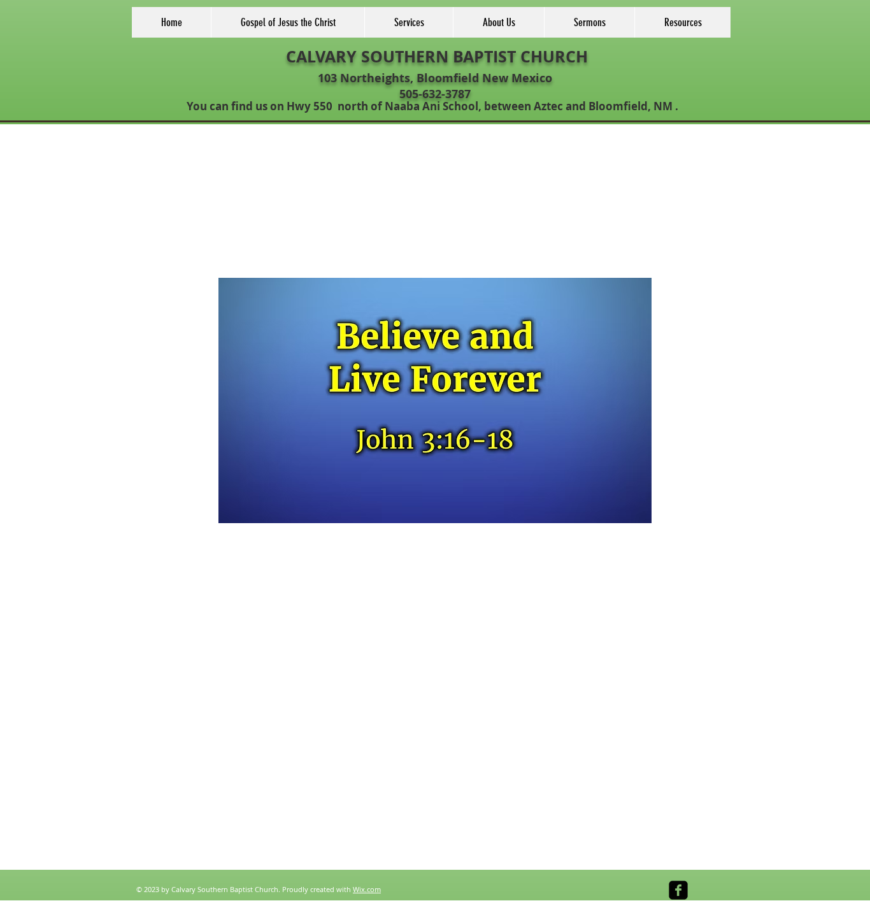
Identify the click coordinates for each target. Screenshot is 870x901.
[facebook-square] (678, 890)
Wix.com (367, 889)
